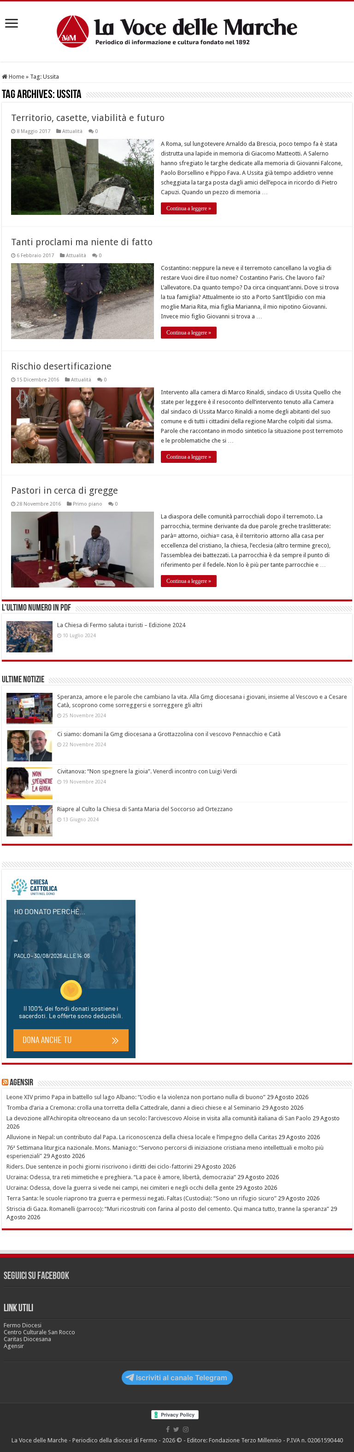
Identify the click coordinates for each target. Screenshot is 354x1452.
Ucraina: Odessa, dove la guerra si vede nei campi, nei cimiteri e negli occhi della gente (120, 1187)
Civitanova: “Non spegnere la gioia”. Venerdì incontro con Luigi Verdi (147, 771)
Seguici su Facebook (36, 1276)
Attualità (72, 131)
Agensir (21, 1083)
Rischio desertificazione (61, 366)
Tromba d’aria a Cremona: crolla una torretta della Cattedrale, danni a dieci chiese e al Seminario (133, 1107)
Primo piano (87, 504)
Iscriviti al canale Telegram (181, 1377)
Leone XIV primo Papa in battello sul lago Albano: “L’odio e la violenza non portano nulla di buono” (136, 1097)
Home (15, 76)
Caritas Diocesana (27, 1339)
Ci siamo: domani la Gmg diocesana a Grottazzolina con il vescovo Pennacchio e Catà (169, 734)
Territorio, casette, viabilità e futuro (88, 117)
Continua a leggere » (188, 208)
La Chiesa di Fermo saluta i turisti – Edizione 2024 (121, 625)
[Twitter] (176, 1429)
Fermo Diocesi (22, 1325)
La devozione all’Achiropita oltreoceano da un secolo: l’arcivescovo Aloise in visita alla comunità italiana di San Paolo (158, 1118)
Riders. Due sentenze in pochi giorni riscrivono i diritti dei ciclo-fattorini (99, 1166)
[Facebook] (168, 1429)
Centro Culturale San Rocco (39, 1332)
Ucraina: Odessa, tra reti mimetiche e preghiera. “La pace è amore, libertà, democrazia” (121, 1177)
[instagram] (185, 1429)
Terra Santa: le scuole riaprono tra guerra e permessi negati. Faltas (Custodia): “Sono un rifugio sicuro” (141, 1198)
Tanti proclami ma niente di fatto (82, 242)
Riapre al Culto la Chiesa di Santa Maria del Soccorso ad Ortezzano (145, 809)
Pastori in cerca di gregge (64, 490)
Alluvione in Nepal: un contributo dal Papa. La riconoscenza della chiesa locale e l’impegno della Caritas (141, 1137)
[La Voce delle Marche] (177, 31)
